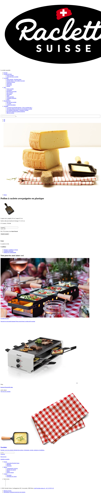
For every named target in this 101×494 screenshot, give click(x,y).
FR (4, 121)
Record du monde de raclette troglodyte (16, 111)
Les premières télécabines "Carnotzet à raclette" (18, 110)
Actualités (6, 106)
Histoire (8, 86)
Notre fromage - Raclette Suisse (14, 79)
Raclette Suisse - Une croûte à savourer (16, 80)
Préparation (9, 84)
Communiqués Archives (12, 468)
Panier (8, 99)
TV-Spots (9, 103)
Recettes (5, 72)
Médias (5, 467)
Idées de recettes (10, 113)
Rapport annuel (10, 472)
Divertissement (7, 100)
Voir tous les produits (5, 391)
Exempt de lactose (11, 82)
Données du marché (11, 469)
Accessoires (9, 90)
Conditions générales (11, 98)
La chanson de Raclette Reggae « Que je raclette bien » (19, 107)
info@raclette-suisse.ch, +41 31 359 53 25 (44, 488)
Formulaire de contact (12, 476)
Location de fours (8, 74)
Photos (8, 471)
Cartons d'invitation (11, 104)
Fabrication (9, 83)
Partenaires (9, 465)
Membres (9, 464)
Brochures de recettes (11, 91)
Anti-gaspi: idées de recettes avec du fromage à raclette (19, 109)
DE (4, 119)
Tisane (8, 95)
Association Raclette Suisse (13, 463)
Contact (5, 473)
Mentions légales (7, 490)
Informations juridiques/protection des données (14, 492)
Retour (5, 194)
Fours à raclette (10, 75)
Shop (5, 87)
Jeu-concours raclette (11, 102)
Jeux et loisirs (10, 92)
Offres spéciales (10, 96)
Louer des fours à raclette (12, 76)
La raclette (6, 78)
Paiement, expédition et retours (11, 249)
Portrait (5, 461)
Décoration (9, 94)
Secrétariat (9, 475)
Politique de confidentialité (10, 252)
